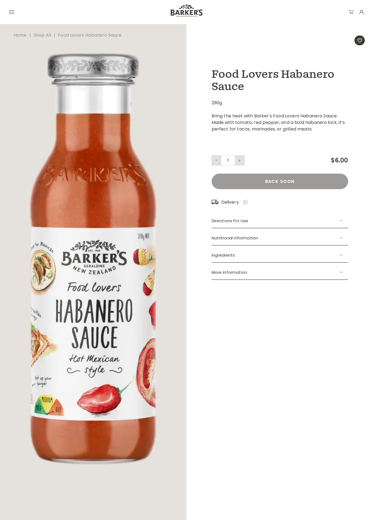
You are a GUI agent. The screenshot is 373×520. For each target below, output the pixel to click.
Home (20, 35)
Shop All (42, 35)
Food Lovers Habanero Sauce (90, 35)
